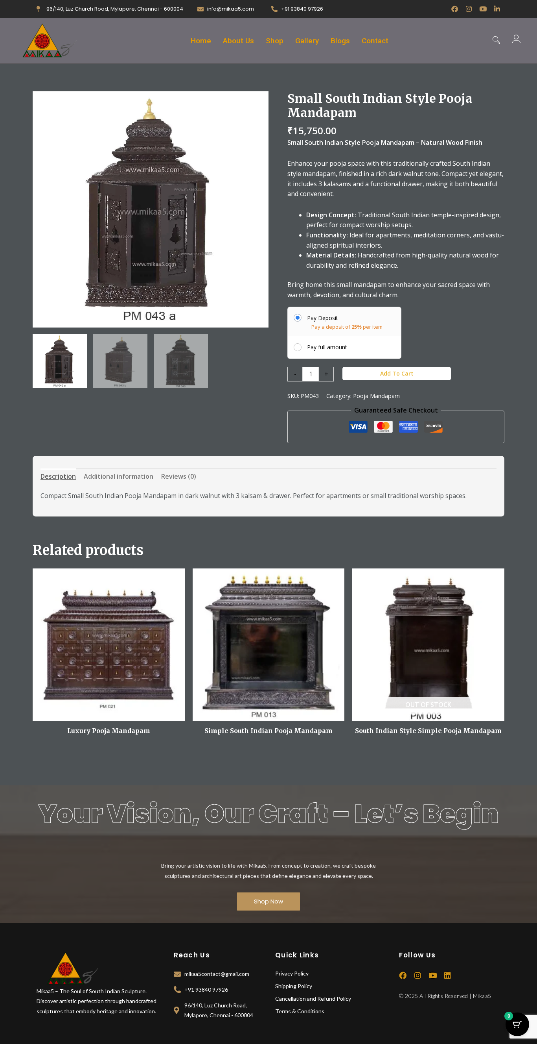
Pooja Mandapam (376, 396)
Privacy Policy (292, 973)
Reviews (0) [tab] (178, 476)
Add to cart (397, 373)
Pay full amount (327, 347)
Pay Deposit (322, 318)
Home (201, 40)
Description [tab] (58, 476)
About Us (238, 40)
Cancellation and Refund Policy (313, 998)
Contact (375, 40)
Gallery (307, 40)
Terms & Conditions (299, 1011)
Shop (274, 40)
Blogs (340, 40)
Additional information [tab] (118, 476)
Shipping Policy (293, 986)
